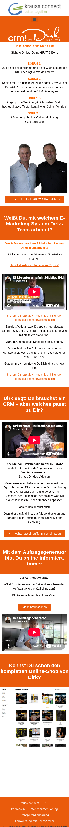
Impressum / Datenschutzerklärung (34, 809)
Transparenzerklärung (34, 815)
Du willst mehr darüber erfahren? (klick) (34, 265)
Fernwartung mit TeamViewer (34, 821)
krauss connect (29, 803)
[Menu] (34, 19)
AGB (47, 803)
